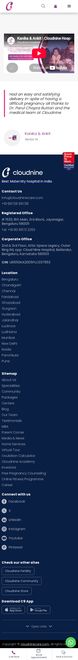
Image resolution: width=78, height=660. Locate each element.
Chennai (8, 291)
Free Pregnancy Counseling (24, 473)
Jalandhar (10, 320)
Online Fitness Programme (22, 479)
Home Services (13, 444)
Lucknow (9, 326)
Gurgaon (9, 309)
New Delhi (9, 344)
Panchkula (10, 355)
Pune (6, 361)
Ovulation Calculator (18, 456)
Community (11, 391)
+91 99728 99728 (15, 204)
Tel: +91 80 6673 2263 (18, 230)
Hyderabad (11, 314)
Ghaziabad (11, 303)
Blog (5, 409)
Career (7, 485)
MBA (5, 427)
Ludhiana (9, 332)
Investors (9, 467)
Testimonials (12, 421)
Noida (6, 349)
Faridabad (10, 297)
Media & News (13, 438)
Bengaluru (10, 279)
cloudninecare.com (35, 644)
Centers (8, 403)
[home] (21, 6)
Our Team (10, 415)
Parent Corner (13, 432)
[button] (69, 6)
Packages (10, 397)
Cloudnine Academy (18, 462)
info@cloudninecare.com (22, 198)
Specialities (11, 386)
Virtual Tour (11, 450)
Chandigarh (11, 285)
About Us (9, 380)
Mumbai (8, 338)
